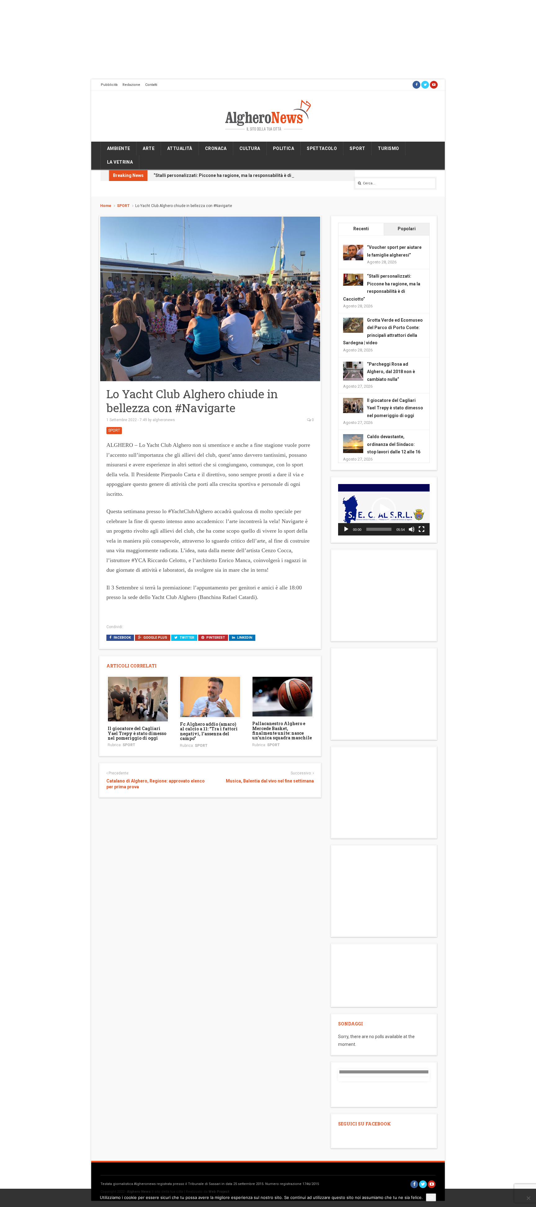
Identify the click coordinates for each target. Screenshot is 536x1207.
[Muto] (412, 529)
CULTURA (249, 148)
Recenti (361, 228)
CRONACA (216, 148)
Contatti (151, 85)
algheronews (164, 420)
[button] (383, 509)
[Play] (346, 529)
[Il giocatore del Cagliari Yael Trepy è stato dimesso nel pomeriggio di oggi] (137, 698)
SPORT (357, 148)
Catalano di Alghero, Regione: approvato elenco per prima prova (155, 784)
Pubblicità (109, 85)
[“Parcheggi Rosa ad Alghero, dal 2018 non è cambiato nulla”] (353, 371)
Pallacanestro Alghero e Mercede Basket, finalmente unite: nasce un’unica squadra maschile (282, 730)
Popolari (407, 228)
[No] (528, 1198)
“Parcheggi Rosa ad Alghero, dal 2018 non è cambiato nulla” (391, 372)
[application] (384, 509)
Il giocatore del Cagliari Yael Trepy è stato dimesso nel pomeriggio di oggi (137, 733)
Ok (431, 1197)
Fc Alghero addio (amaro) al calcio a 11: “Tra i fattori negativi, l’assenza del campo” (209, 731)
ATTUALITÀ (179, 148)
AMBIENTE (118, 148)
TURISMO (388, 148)
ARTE (148, 148)
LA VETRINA (120, 162)
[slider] (378, 529)
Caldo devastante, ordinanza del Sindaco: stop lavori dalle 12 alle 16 (393, 444)
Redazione (131, 85)
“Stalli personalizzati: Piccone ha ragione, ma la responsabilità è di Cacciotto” (234, 175)
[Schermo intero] (421, 529)
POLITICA (283, 148)
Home (105, 206)
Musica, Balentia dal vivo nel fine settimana (270, 780)
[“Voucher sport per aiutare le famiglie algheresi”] (353, 252)
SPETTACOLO (322, 148)
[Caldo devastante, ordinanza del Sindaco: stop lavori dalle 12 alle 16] (353, 443)
